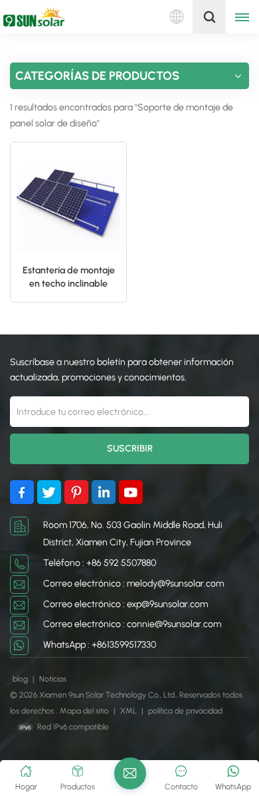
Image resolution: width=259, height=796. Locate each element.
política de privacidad (185, 711)
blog (21, 679)
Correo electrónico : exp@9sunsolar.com (125, 604)
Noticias (52, 679)
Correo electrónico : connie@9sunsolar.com (132, 624)
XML (128, 711)
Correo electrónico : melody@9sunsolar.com (133, 583)
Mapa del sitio (85, 711)
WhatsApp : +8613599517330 (99, 644)
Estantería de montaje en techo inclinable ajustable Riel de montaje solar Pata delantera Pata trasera (69, 278)
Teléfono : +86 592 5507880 (99, 563)
